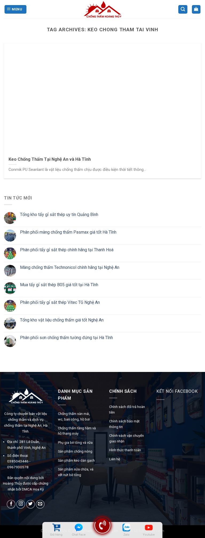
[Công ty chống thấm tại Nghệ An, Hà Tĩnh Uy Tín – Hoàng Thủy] (102, 9)
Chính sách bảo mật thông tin (124, 424)
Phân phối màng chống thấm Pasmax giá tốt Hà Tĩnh (68, 232)
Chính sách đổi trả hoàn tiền (127, 409)
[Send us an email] (40, 504)
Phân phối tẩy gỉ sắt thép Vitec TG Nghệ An (60, 302)
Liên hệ (114, 459)
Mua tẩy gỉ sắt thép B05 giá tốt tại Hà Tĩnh (59, 284)
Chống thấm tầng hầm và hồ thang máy (77, 430)
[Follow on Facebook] (11, 504)
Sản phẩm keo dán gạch (76, 460)
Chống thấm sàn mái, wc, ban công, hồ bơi (74, 416)
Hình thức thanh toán (125, 450)
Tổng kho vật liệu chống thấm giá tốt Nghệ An (62, 320)
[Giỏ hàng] (196, 9)
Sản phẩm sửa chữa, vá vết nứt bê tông (75, 472)
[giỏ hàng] (56, 527)
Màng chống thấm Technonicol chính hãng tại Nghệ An (69, 267)
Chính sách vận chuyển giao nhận (126, 438)
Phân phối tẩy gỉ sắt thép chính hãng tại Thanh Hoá (66, 249)
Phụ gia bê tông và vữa (75, 443)
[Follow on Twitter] (30, 504)
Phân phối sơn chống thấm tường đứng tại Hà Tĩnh (66, 337)
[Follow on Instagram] (20, 504)
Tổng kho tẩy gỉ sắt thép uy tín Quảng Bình (59, 214)
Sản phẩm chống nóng (75, 451)
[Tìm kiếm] (182, 9)
